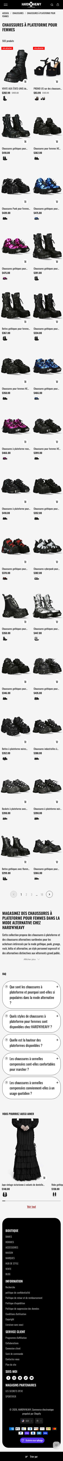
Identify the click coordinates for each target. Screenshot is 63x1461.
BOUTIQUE (12, 1231)
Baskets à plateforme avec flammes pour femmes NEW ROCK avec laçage (14, 809)
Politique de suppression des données (22, 1308)
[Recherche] (52, 5)
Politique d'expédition (15, 1303)
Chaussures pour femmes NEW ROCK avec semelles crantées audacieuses (15, 389)
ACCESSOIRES (12, 1247)
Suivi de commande (14, 1354)
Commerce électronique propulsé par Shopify (38, 1411)
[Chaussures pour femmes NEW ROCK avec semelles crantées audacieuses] (15, 366)
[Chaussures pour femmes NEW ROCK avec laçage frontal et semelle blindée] (47, 426)
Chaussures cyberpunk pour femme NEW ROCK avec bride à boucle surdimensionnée (48, 569)
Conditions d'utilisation (16, 1314)
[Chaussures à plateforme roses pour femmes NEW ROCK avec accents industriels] (15, 426)
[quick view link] (25, 81)
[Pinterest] (20, 1378)
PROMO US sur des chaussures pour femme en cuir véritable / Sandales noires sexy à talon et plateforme (48, 89)
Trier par (34, 1456)
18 (42, 894)
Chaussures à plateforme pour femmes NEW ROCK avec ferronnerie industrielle (15, 509)
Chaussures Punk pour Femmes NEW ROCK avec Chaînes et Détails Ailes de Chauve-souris (16, 209)
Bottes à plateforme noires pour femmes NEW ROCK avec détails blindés (15, 749)
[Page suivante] (49, 894)
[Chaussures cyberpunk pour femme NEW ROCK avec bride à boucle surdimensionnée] (47, 546)
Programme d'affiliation (16, 1338)
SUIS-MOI (11, 1371)
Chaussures (18, 13)
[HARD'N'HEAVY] (31, 4)
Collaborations (12, 1343)
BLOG (8, 1274)
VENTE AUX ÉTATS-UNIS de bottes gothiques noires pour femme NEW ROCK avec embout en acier (15, 89)
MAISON (9, 1252)
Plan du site (11, 1364)
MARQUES (10, 1258)
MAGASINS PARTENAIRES (21, 1385)
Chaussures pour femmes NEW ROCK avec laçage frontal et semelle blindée (47, 449)
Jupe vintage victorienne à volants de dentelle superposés (22, 1185)
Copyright (10, 1319)
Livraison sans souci (14, 1324)
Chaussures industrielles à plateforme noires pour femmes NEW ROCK (48, 749)
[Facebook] (8, 1378)
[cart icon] (58, 5)
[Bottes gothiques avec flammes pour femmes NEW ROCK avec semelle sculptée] (15, 846)
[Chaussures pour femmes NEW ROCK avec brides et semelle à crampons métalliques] (47, 126)
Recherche (10, 1287)
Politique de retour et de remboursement (24, 1298)
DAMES (9, 1236)
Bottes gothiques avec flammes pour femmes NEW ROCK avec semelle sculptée (16, 869)
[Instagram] (14, 1378)
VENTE (8, 1269)
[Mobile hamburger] (5, 4)
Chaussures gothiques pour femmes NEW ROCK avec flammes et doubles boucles (14, 149)
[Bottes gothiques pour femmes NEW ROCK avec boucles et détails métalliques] (15, 306)
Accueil (5, 13)
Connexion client (13, 1348)
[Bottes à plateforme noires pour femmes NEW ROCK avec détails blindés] (15, 726)
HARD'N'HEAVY (24, 1409)
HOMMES (10, 1242)
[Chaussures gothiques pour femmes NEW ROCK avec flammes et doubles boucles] (15, 126)
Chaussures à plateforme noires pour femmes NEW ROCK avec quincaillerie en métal (48, 809)
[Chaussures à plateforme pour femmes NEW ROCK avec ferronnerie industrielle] (15, 486)
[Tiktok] (26, 1378)
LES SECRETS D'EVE (14, 1391)
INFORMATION (14, 1281)
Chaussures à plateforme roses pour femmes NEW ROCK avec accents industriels (16, 449)
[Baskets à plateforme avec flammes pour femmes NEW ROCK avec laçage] (15, 786)
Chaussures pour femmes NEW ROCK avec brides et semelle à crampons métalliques (47, 149)
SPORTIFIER (11, 1396)
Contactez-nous (12, 1359)
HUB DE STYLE (12, 1263)
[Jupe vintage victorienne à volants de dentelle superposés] (25, 1150)
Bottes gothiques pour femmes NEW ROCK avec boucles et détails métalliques (16, 329)
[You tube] (32, 1378)
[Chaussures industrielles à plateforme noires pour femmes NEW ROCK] (47, 726)
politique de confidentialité (18, 1292)
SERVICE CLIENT (15, 1332)
